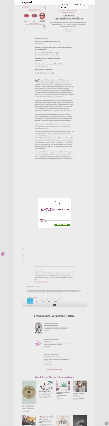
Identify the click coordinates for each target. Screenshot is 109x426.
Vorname (41, 215)
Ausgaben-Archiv (26, 3)
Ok (84, 5)
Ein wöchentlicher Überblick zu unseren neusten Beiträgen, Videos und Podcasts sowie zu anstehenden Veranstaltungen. (55, 209)
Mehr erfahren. (63, 7)
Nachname (57, 215)
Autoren (33, 3)
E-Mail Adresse (44, 219)
